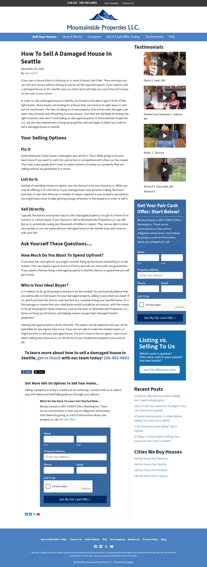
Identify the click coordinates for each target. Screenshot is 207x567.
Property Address (55, 451)
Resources (134, 539)
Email (80, 465)
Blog (163, 539)
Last (78, 445)
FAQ (172, 36)
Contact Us (128, 3)
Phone (48, 465)
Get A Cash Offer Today (123, 36)
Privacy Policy (150, 539)
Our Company (111, 3)
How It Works (72, 36)
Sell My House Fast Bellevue (151, 459)
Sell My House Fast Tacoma (150, 476)
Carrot (130, 562)
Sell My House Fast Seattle (150, 464)
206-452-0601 (116, 358)
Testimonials (154, 36)
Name (48, 434)
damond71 (31, 73)
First (46, 445)
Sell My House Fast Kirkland (150, 470)
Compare (94, 36)
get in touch (49, 358)
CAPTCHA (49, 478)
